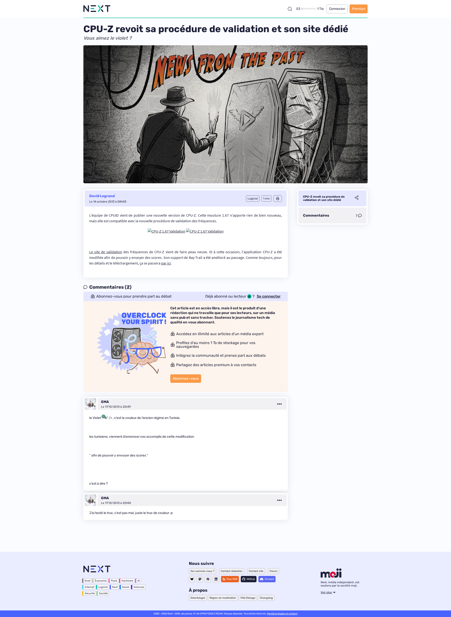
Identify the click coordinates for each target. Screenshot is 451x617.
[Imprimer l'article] (277, 198)
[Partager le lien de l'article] (356, 198)
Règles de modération (223, 597)
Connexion (337, 9)
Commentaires (316, 215)
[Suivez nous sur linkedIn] (216, 579)
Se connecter (269, 296)
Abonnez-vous (186, 378)
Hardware (127, 580)
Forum (273, 571)
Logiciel (103, 587)
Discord (269, 579)
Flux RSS (232, 579)
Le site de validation (105, 251)
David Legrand (102, 196)
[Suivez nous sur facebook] (208, 579)
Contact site (256, 571)
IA (138, 580)
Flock (114, 580)
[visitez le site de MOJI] (331, 576)
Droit (87, 580)
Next (115, 587)
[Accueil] (96, 8)
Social (125, 587)
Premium (358, 9)
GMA (105, 402)
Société (103, 593)
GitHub (251, 579)
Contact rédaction (231, 571)
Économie (101, 580)
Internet (89, 587)
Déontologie (198, 597)
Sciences (138, 587)
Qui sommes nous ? (202, 571)
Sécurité (90, 593)
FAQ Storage (248, 597)
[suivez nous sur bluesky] (192, 579)
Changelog (266, 597)
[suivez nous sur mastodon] (200, 579)
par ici (166, 263)
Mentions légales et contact (282, 613)
